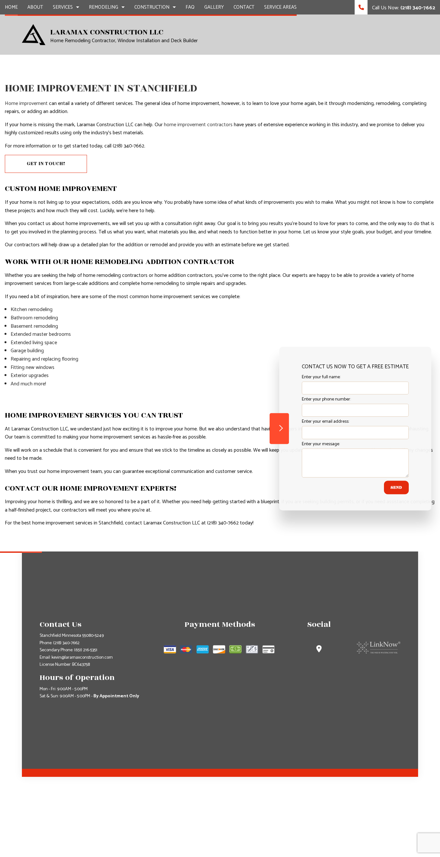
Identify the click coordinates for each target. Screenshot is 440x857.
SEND (396, 487)
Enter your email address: (325, 422)
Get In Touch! (46, 163)
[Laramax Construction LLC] (33, 34)
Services (63, 7)
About (35, 7)
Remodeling (103, 7)
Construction (151, 7)
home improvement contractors (198, 124)
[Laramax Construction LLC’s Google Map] (319, 649)
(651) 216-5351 (85, 650)
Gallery (214, 7)
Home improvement (26, 103)
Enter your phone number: (326, 399)
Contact (244, 7)
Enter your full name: (321, 377)
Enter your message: (321, 444)
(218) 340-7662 (66, 643)
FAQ (190, 7)
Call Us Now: (403, 8)
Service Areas (280, 7)
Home (11, 7)
